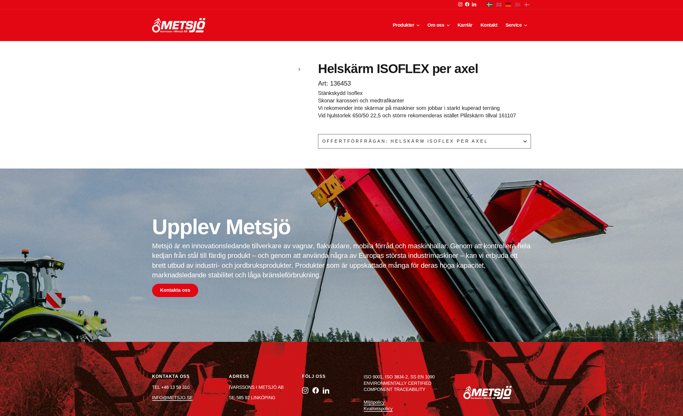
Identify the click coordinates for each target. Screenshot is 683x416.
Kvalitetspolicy (378, 408)
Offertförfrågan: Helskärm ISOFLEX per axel (405, 141)
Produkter (404, 25)
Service (514, 25)
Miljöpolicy (374, 402)
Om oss (436, 25)
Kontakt (489, 25)
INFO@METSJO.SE (172, 397)
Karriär (465, 25)
